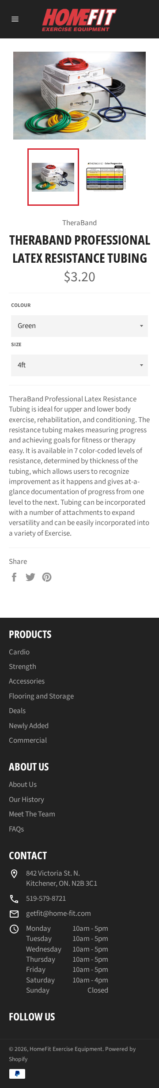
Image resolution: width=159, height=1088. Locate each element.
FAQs (16, 829)
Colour (20, 305)
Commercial (28, 740)
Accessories (27, 681)
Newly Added (29, 726)
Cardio (19, 652)
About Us (23, 784)
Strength (22, 666)
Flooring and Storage (41, 696)
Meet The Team (32, 814)
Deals (17, 711)
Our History (26, 799)
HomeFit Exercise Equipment (66, 1049)
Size (16, 344)
